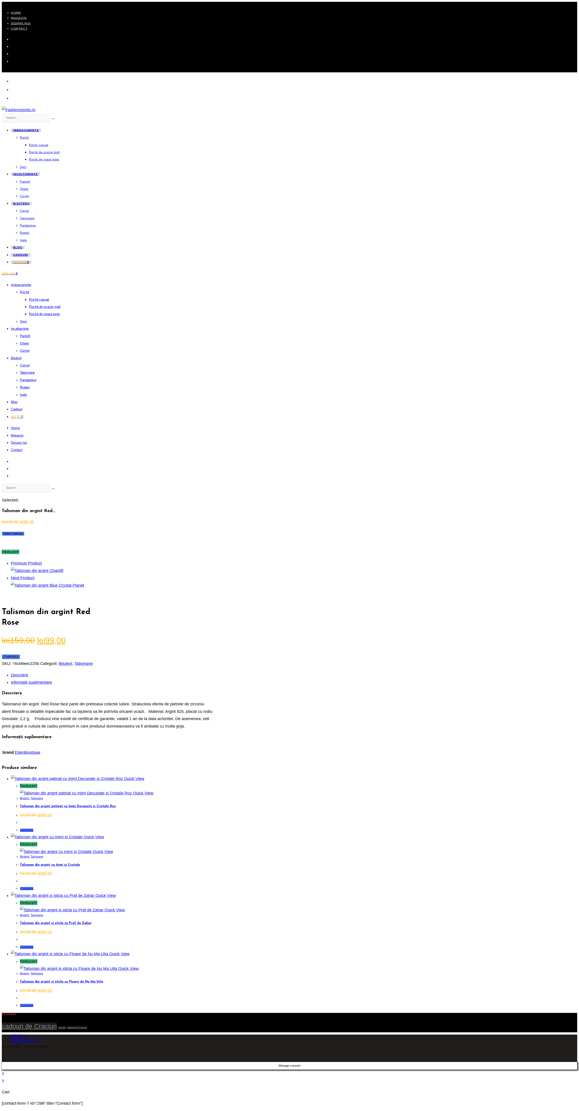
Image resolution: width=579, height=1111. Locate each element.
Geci (23, 321)
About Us (18, 1035)
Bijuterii (16, 358)
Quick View (133, 778)
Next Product (22, 578)
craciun (62, 1027)
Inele (23, 395)
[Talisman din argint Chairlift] (37, 570)
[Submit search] (53, 488)
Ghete (24, 343)
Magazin (18, 18)
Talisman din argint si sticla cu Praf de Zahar (56, 923)
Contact (19, 28)
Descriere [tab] (19, 675)
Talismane (27, 372)
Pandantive (28, 380)
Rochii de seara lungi (44, 314)
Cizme (25, 350)
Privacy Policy (22, 1042)
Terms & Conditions (26, 1040)
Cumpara (11, 656)
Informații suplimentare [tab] (31, 682)
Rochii (24, 292)
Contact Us (19, 1038)
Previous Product (26, 563)
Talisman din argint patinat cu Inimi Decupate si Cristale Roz (68, 806)
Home (16, 12)
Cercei (25, 365)
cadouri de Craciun (29, 1026)
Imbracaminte (21, 285)
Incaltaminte (20, 329)
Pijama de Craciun (77, 1027)
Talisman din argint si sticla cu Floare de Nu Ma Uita (61, 981)
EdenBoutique (27, 752)
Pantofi (25, 336)
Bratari (25, 387)
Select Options (13, 533)
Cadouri (16, 409)
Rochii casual (39, 299)
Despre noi (21, 23)
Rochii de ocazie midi (44, 307)
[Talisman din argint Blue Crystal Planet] (47, 585)
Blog (14, 402)
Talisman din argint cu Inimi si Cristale (50, 865)
